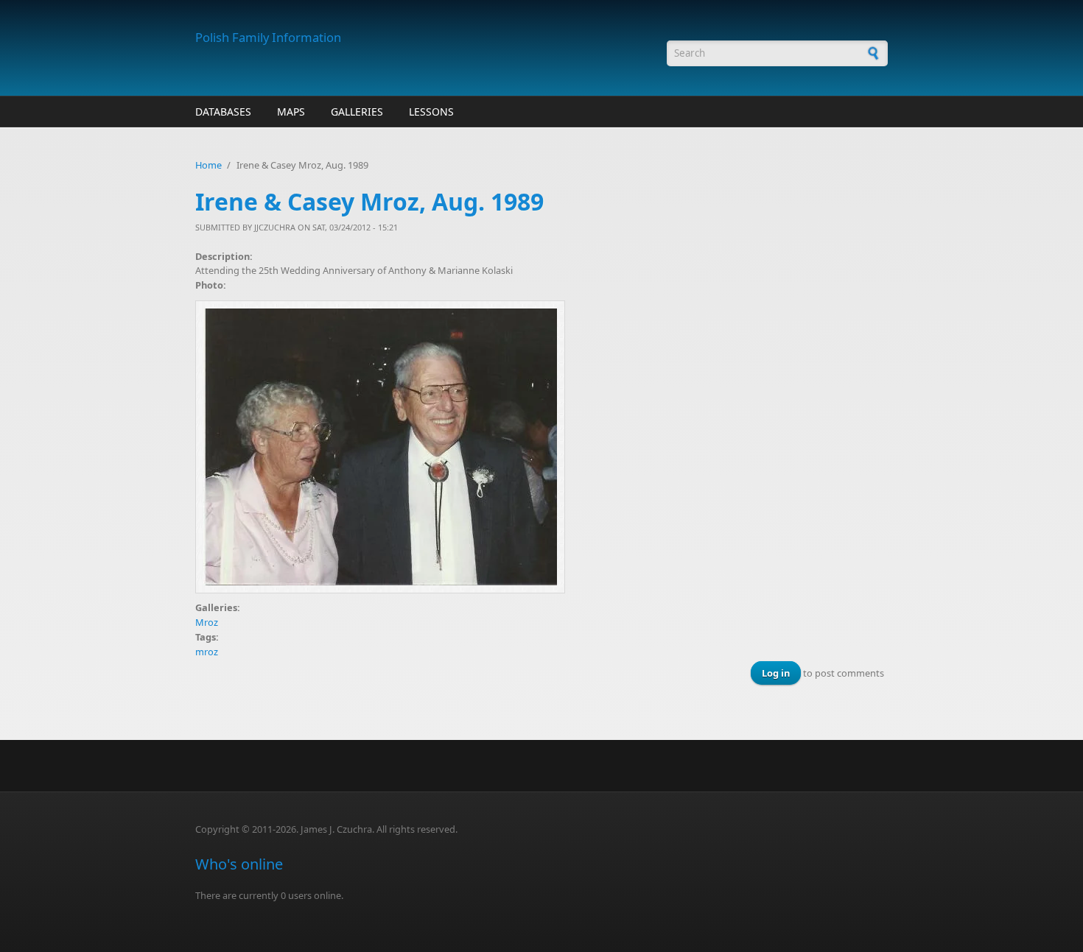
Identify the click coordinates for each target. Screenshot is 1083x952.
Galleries (357, 112)
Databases (223, 112)
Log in (776, 673)
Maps (291, 112)
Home (208, 165)
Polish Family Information (268, 37)
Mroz (206, 622)
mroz (206, 651)
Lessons (431, 112)
